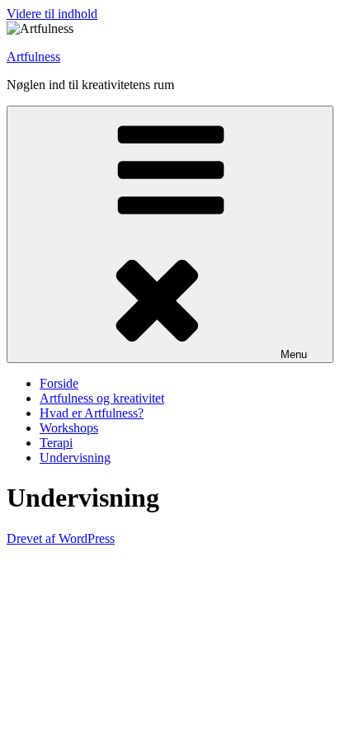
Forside (59, 383)
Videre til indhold (52, 14)
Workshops (69, 428)
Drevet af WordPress (61, 538)
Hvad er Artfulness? (92, 413)
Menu (294, 354)
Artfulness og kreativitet (102, 398)
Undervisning (75, 458)
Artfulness (33, 57)
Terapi (56, 443)
